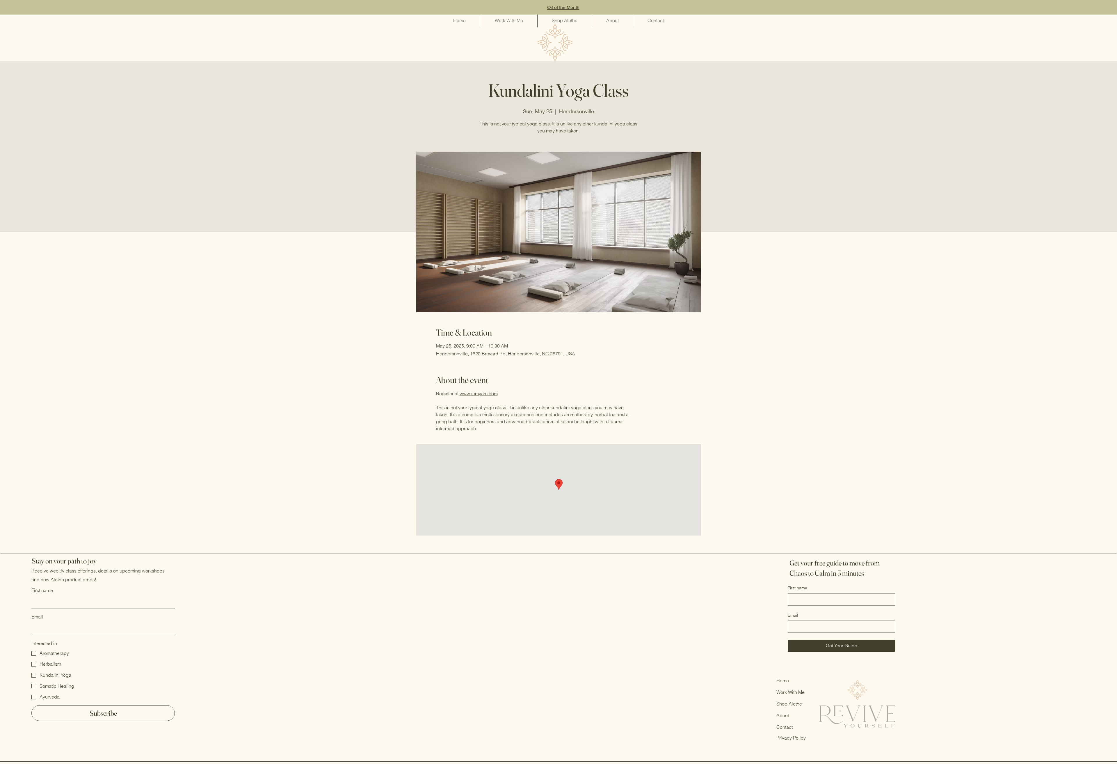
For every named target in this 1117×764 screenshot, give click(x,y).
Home (782, 680)
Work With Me (790, 692)
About (783, 715)
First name (42, 590)
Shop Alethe (789, 704)
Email (37, 617)
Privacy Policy (791, 738)
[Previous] (30, 7)
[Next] (1086, 7)
